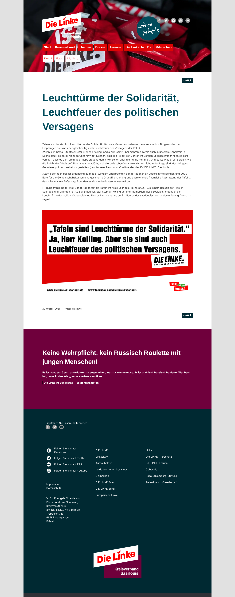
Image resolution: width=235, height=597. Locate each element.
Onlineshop (102, 475)
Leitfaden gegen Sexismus (111, 469)
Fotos (59, 58)
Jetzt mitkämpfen (87, 382)
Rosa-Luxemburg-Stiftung (161, 475)
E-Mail (48, 58)
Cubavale (151, 469)
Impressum (52, 484)
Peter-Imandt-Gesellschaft (161, 482)
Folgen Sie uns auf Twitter (70, 458)
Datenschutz (54, 488)
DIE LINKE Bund (105, 488)
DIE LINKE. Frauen (157, 463)
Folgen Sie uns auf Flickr (69, 464)
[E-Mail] (61, 428)
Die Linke (72, 58)
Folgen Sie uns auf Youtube (70, 470)
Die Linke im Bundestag (58, 382)
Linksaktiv (102, 456)
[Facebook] (48, 428)
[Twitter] (54, 428)
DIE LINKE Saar (105, 482)
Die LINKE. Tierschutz (159, 456)
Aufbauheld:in (104, 463)
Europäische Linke (107, 495)
